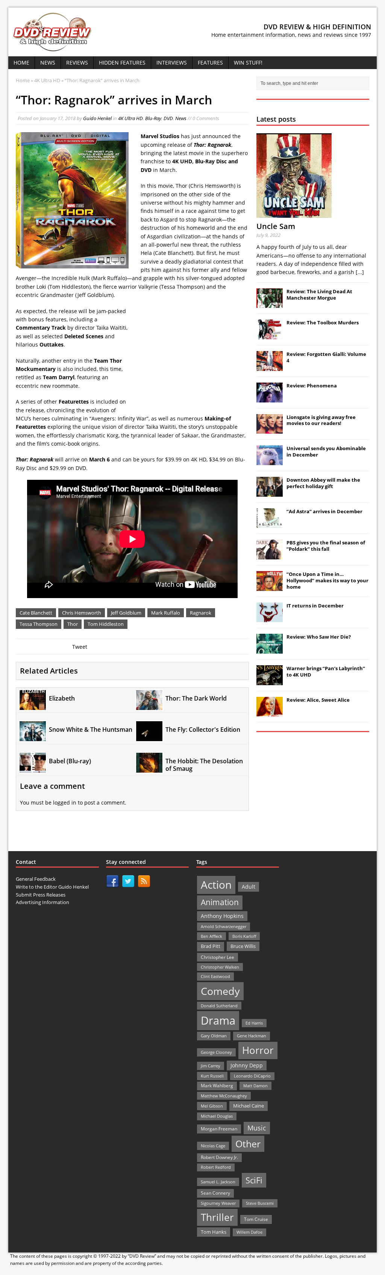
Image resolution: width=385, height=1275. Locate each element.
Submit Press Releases (40, 894)
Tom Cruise (256, 1219)
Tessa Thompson (39, 624)
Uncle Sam (275, 226)
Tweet (79, 646)
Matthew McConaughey (224, 1096)
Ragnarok (200, 612)
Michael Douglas (217, 1116)
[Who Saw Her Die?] (269, 649)
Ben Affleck (211, 936)
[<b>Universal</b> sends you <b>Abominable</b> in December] (269, 461)
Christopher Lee (217, 957)
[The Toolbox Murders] (269, 335)
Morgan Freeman (219, 1129)
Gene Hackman (251, 1035)
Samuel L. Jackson (218, 1182)
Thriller (217, 1217)
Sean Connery (215, 1193)
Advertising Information (42, 902)
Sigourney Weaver (218, 1203)
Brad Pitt (210, 946)
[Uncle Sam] (294, 213)
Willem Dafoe (249, 1232)
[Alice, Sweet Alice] (269, 712)
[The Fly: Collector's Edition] (149, 736)
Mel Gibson (212, 1106)
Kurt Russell (212, 1076)
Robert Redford (216, 1167)
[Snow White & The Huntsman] (33, 736)
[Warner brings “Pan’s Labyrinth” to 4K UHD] (269, 681)
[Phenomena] (269, 398)
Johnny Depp (246, 1065)
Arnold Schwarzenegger (223, 926)
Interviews (171, 62)
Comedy (220, 991)
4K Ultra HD (130, 118)
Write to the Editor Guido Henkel (52, 886)
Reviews (77, 62)
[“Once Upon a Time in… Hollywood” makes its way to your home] (269, 586)
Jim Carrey (210, 1066)
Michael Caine (248, 1105)
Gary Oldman (214, 1035)
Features (210, 62)
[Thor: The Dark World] (149, 705)
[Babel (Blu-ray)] (33, 768)
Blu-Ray (153, 118)
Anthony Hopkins (222, 915)
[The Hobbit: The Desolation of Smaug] (149, 768)
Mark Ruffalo (165, 612)
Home (21, 62)
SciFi (254, 1180)
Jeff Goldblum (126, 612)
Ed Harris (254, 1023)
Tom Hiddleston (106, 624)
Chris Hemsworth (81, 612)
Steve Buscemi (260, 1203)
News (47, 62)
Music (256, 1127)
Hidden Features (122, 62)
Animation (220, 902)
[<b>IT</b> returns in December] (269, 618)
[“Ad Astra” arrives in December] (269, 523)
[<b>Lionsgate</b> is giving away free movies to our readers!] (269, 429)
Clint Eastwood (215, 976)
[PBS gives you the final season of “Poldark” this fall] (269, 555)
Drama (218, 1020)
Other (248, 1144)
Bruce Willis (243, 946)
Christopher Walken (220, 967)
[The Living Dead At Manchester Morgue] (269, 304)
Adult (248, 886)
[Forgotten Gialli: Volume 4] (269, 366)
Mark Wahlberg (217, 1085)
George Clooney (216, 1052)
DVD (168, 118)
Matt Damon (255, 1085)
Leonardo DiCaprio (252, 1076)
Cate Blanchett (36, 612)
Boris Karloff (244, 936)
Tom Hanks (213, 1231)
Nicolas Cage (213, 1145)
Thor (72, 624)
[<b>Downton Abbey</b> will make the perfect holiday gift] (269, 492)
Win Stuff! (248, 62)
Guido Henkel (97, 118)
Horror (258, 1050)
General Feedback (36, 879)
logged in (64, 802)
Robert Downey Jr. (219, 1157)
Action (216, 885)
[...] (360, 272)
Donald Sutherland (219, 1005)
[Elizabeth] (33, 705)
